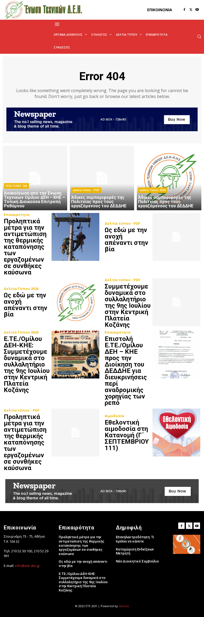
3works (124, 606)
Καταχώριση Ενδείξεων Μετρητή (135, 551)
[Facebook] (184, 10)
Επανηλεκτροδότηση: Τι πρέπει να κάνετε (135, 539)
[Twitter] (191, 10)
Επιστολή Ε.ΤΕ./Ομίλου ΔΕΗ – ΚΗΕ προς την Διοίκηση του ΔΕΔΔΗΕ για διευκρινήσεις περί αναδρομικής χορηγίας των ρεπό (126, 370)
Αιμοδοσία (114, 416)
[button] (199, 36)
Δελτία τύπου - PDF (86, 190)
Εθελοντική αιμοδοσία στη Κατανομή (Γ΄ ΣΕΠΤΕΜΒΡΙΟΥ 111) (127, 435)
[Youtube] (197, 10)
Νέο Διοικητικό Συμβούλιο (137, 561)
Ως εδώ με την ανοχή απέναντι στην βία (126, 239)
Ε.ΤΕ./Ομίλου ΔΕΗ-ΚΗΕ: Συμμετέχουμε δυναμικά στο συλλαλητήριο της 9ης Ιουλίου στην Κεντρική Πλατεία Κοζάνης (27, 364)
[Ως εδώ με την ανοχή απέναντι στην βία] (176, 237)
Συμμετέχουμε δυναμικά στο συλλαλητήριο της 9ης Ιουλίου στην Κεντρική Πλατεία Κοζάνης (128, 305)
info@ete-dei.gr (27, 565)
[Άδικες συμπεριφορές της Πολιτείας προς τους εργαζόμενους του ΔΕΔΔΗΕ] (102, 178)
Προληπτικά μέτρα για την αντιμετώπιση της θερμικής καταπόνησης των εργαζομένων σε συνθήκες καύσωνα (25, 246)
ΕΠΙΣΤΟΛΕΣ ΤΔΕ (16, 186)
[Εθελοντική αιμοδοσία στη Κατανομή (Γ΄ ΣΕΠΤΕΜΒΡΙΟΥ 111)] (176, 432)
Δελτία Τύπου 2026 (153, 190)
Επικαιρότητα (16, 214)
